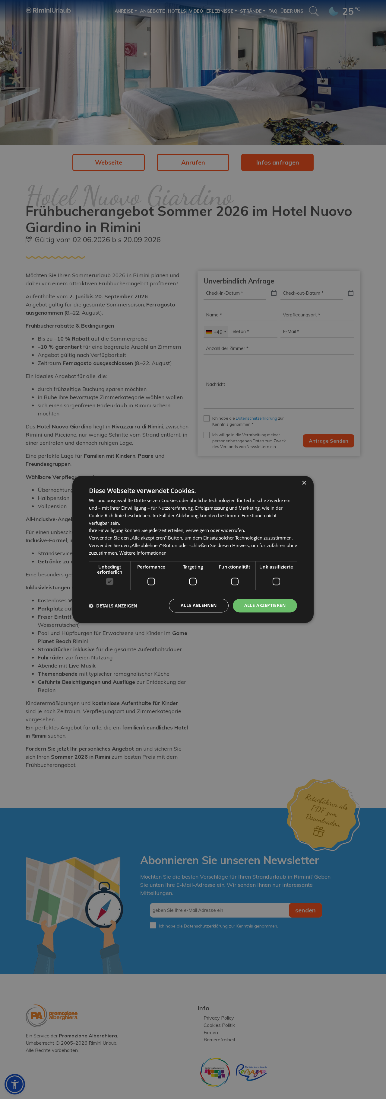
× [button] (304, 483)
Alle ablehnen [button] (199, 605)
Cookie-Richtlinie (106, 515)
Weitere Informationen (142, 553)
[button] (113, 605)
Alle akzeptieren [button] (265, 605)
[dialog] (193, 549)
